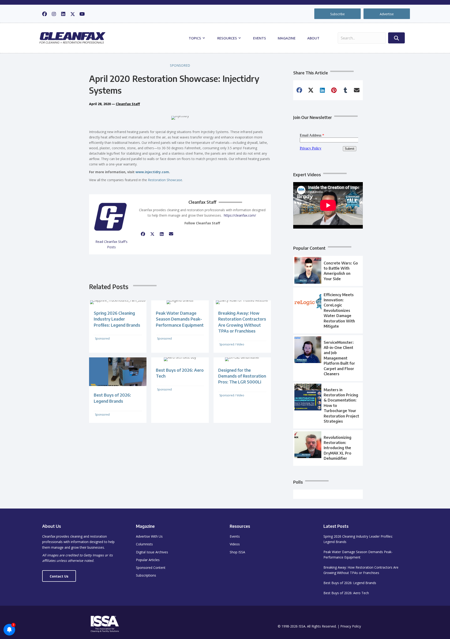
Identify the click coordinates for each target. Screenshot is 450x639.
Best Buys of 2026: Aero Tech (346, 593)
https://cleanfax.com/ (240, 215)
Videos (235, 544)
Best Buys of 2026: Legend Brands (349, 583)
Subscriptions (146, 575)
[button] (44, 14)
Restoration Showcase (165, 180)
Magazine (287, 38)
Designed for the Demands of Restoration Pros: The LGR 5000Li (242, 375)
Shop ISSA (237, 552)
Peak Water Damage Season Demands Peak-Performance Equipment (180, 318)
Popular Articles (148, 560)
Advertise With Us (149, 536)
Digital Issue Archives (152, 552)
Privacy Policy (350, 626)
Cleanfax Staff (128, 104)
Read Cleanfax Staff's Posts (111, 244)
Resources (227, 38)
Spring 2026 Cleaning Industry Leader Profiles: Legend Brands (117, 318)
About (313, 38)
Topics (195, 38)
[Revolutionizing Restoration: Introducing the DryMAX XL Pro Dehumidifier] (328, 448)
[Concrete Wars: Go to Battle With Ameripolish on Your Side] (328, 271)
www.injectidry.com (152, 172)
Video (240, 344)
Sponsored (180, 65)
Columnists (144, 544)
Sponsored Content (150, 567)
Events (259, 38)
